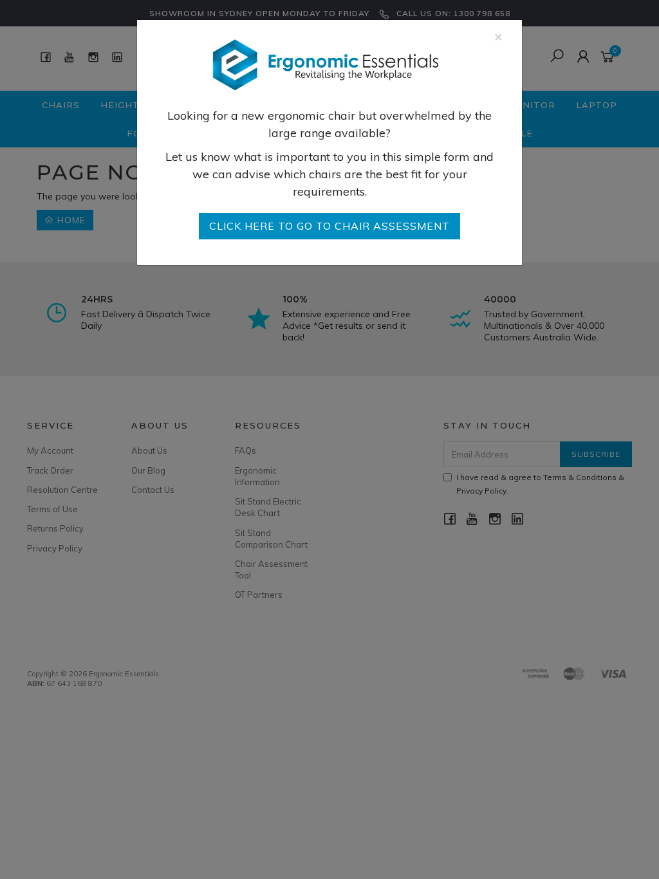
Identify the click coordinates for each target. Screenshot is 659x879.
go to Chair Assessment (329, 225)
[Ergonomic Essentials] (325, 64)
